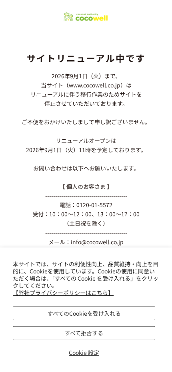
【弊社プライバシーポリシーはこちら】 (63, 293)
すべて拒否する (84, 333)
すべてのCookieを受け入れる (84, 313)
